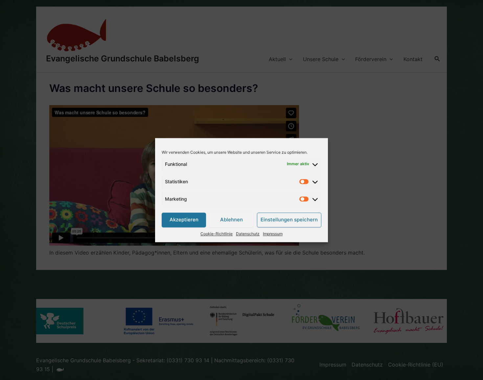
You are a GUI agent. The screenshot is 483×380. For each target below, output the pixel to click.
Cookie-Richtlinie (216, 233)
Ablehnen (231, 220)
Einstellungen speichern (289, 220)
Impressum (273, 233)
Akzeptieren (184, 220)
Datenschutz (248, 233)
